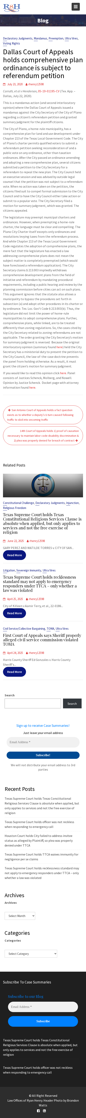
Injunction (72, 503)
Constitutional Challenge (18, 503)
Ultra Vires (71, 38)
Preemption (56, 38)
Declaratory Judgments (17, 38)
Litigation (9, 570)
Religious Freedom (14, 508)
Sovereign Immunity (28, 570)
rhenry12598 (36, 84)
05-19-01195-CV (48, 91)
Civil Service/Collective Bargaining (24, 628)
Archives (11, 903)
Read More (14, 555)
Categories (13, 940)
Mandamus (40, 38)
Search (10, 695)
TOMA (50, 628)
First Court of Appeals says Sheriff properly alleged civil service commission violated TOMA (42, 639)
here (59, 347)
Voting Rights (11, 43)
